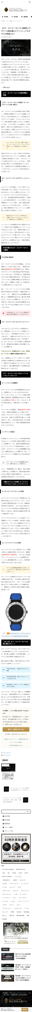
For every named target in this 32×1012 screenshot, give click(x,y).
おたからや (22, 880)
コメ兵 (15, 894)
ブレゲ (18, 905)
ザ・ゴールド (23, 894)
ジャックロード (6, 897)
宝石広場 (19, 912)
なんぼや (4, 883)
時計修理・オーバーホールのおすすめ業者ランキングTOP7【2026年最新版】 (23, 978)
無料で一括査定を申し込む (16, 729)
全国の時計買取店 (23, 994)
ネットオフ (5, 901)
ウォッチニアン (25, 883)
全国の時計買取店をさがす (16, 745)
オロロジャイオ (6, 890)
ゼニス (14, 897)
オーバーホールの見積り (16, 742)
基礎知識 (25, 16)
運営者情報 (5, 993)
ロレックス (5, 912)
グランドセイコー (6, 894)
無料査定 (25, 1009)
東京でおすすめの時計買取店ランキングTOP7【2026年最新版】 (23, 956)
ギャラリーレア (25, 890)
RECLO (26, 873)
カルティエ (15, 890)
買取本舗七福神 (20, 915)
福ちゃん (4, 915)
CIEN (3, 873)
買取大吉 (11, 915)
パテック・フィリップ (23, 901)
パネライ (4, 905)
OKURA (14, 873)
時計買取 (5, 16)
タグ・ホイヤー (7, 752)
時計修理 (15, 16)
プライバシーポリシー (22, 993)
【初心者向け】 (6, 880)
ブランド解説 (8, 827)
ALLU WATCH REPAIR (7, 869)
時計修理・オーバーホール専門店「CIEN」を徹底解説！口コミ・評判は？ (23, 967)
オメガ (19, 887)
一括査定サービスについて (10, 739)
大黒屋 (12, 912)
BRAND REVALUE (20, 869)
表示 (8, 87)
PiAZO (20, 873)
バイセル (13, 901)
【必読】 (15, 880)
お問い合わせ (12, 993)
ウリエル (4, 887)
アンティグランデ (13, 883)
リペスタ (26, 908)
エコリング (12, 887)
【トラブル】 (18, 876)
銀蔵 (28, 915)
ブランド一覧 (8, 831)
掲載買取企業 (14, 994)
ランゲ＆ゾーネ (18, 908)
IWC (9, 873)
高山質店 (4, 919)
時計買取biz (27, 912)
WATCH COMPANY (7, 876)
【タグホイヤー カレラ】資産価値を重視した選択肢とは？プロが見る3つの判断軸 (8, 777)
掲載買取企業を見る (23, 739)
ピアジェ (11, 905)
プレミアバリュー (6, 908)
